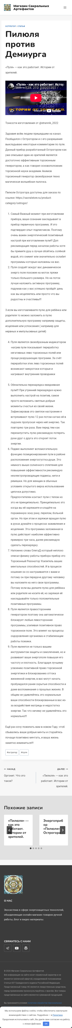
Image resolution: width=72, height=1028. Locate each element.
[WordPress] (26, 948)
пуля (24, 752)
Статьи (21, 26)
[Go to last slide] (9, 830)
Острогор (10, 26)
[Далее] (62, 830)
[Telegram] (7, 948)
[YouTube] (16, 948)
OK (46, 1023)
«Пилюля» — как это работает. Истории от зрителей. (54, 778)
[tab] (30, 848)
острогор (12, 752)
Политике (58, 1015)
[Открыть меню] (65, 7)
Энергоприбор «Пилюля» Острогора (53, 826)
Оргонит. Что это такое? (14, 775)
